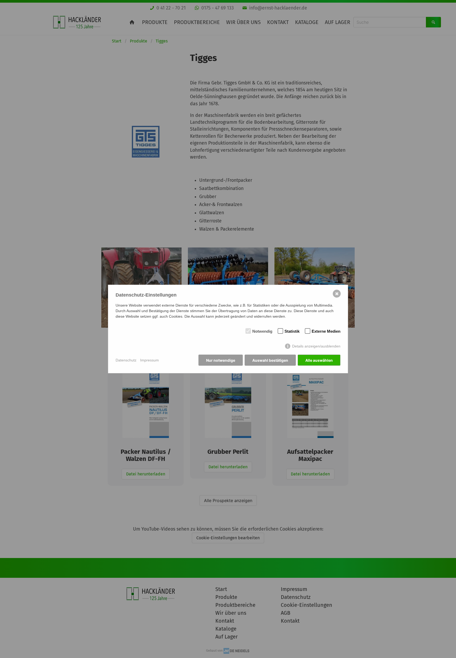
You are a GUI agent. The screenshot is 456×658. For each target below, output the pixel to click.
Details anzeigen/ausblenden (316, 346)
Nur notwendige (220, 360)
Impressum (149, 360)
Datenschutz (126, 360)
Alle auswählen (319, 360)
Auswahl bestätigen (270, 360)
